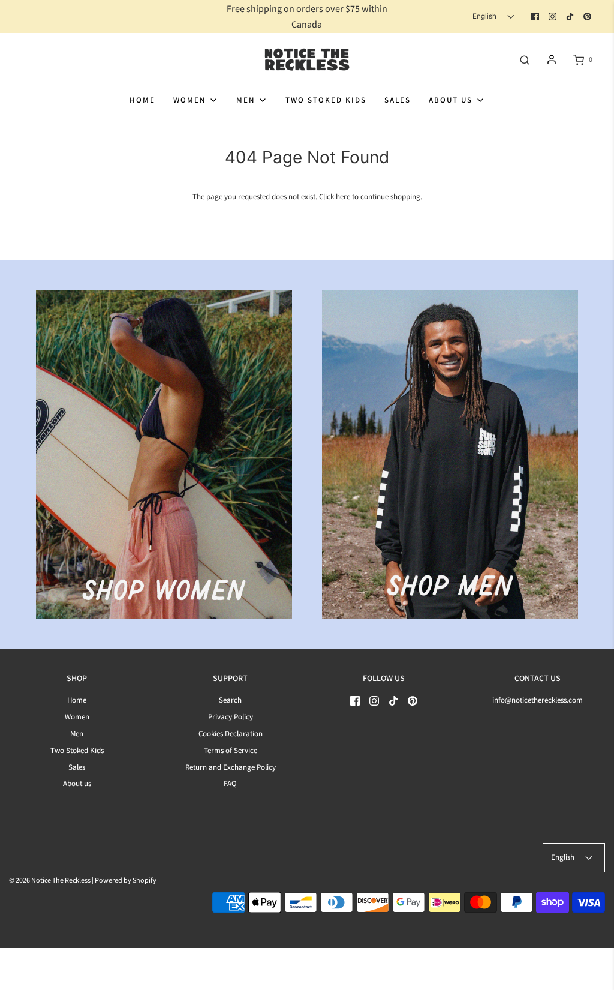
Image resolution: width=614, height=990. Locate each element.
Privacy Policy (230, 717)
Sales (397, 100)
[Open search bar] (524, 59)
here (343, 196)
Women (77, 717)
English (485, 16)
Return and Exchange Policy (230, 767)
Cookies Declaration (230, 733)
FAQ (230, 783)
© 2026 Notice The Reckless (50, 879)
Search (230, 700)
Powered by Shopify (125, 879)
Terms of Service (230, 750)
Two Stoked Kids (325, 100)
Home (142, 100)
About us (77, 783)
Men (76, 733)
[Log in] (551, 59)
